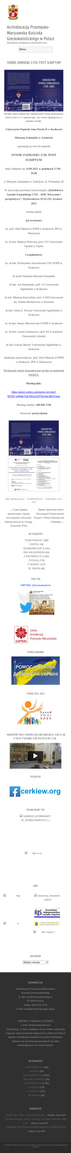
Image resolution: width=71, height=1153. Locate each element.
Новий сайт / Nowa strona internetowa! (25, 1115)
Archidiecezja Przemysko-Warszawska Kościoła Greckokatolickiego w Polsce (38, 1146)
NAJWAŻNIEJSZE (35, 499)
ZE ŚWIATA (34, 568)
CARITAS (34, 544)
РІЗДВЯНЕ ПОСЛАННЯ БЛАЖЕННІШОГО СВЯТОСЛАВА (35, 1127)
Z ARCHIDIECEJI (32, 556)
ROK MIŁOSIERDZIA (34, 552)
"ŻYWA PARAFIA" (33, 540)
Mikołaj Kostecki (17, 499)
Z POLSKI (33, 560)
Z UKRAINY (34, 564)
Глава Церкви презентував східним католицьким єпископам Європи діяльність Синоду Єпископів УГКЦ (18, 517)
